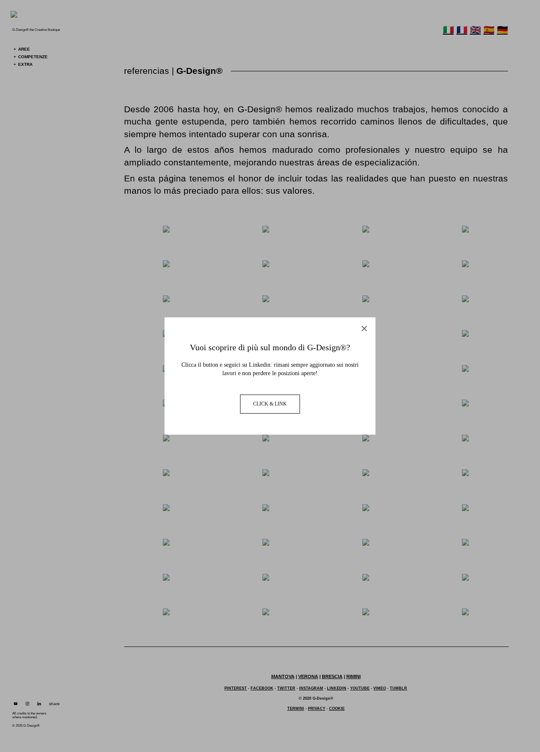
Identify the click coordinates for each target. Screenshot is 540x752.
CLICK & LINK (270, 404)
